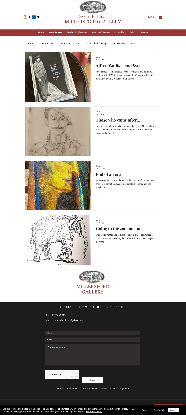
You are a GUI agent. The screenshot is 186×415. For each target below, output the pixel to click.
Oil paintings (119, 43)
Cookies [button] (145, 410)
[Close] (182, 410)
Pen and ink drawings (97, 43)
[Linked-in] (34, 17)
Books (79, 43)
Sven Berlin (64, 43)
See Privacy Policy (94, 411)
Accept (173, 410)
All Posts (29, 43)
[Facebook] (29, 17)
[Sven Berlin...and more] (25, 17)
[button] (160, 17)
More (133, 43)
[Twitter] (38, 17)
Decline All (159, 410)
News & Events (46, 43)
